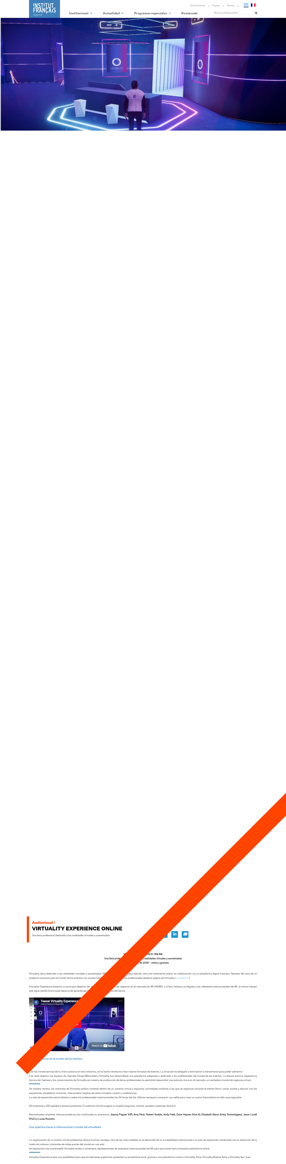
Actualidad (111, 13)
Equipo (216, 6)
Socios (230, 6)
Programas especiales (151, 13)
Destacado (189, 13)
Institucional (79, 13)
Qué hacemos (197, 6)
